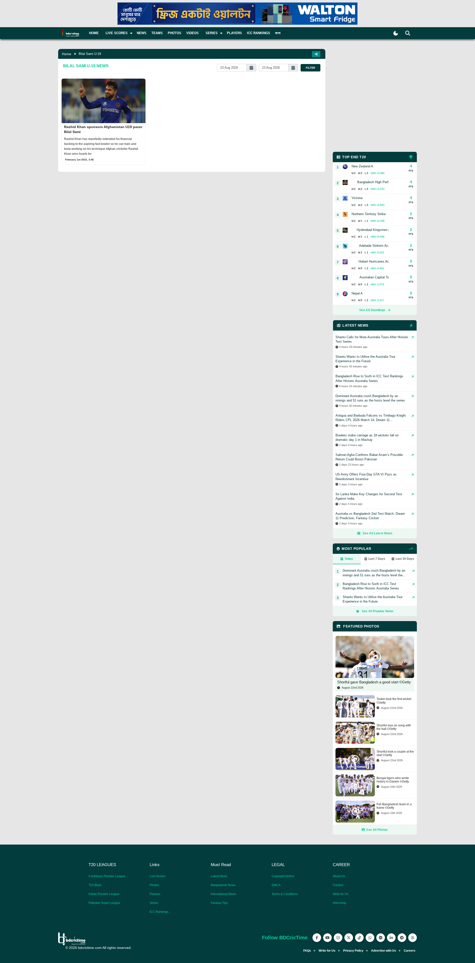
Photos (174, 33)
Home (94, 33)
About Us (339, 876)
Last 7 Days (376, 558)
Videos (192, 33)
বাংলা (278, 33)
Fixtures (155, 894)
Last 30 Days (405, 558)
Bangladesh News (223, 885)
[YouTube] (327, 937)
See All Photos (377, 829)
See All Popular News (378, 611)
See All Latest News (377, 533)
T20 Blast (95, 885)
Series (154, 903)
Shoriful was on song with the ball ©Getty (394, 727)
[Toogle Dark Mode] (395, 33)
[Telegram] (402, 937)
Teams (157, 33)
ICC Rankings (258, 33)
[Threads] (412, 937)
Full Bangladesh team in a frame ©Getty (394, 806)
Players (234, 33)
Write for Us (340, 894)
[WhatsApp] (370, 937)
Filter (310, 67)
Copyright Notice (283, 876)
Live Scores (158, 876)
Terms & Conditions (285, 894)
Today (349, 558)
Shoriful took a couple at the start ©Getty (395, 753)
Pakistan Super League (104, 903)
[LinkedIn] (391, 937)
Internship (339, 903)
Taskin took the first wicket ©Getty (394, 700)
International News (223, 894)
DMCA (276, 885)
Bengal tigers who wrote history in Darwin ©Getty (393, 779)
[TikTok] (359, 937)
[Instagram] (338, 937)
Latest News (219, 876)
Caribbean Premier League (107, 876)
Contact (338, 885)
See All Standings (372, 310)
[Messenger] (380, 937)
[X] (348, 937)
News (141, 33)
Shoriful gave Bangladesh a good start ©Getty (374, 682)
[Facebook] (316, 937)
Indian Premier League (104, 894)
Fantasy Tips (219, 903)
